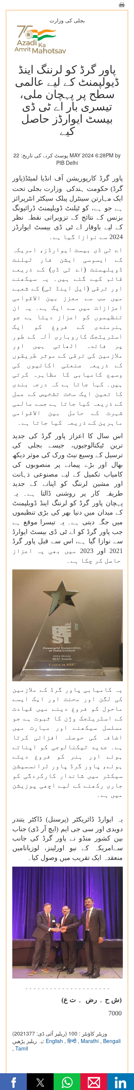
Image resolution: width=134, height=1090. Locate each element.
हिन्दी (72, 1041)
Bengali (112, 1041)
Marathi (90, 1041)
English (55, 1041)
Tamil (21, 1048)
